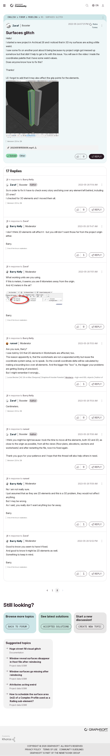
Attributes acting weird (22, 684)
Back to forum (17, 626)
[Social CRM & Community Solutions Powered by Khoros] (8, 738)
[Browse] (5, 5)
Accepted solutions (56, 626)
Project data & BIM (18, 665)
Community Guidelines (71, 749)
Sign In (104, 5)
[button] (77, 156)
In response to (21, 179)
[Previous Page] (47, 590)
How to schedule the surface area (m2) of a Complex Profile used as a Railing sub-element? (29, 698)
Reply (98, 156)
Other (22, 156)
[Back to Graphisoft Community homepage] (19, 5)
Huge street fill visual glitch (25, 648)
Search (87, 5)
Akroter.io (69, 377)
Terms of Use (50, 749)
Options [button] (102, 17)
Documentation (16, 652)
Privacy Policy (33, 749)
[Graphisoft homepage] (96, 730)
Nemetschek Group (69, 753)
